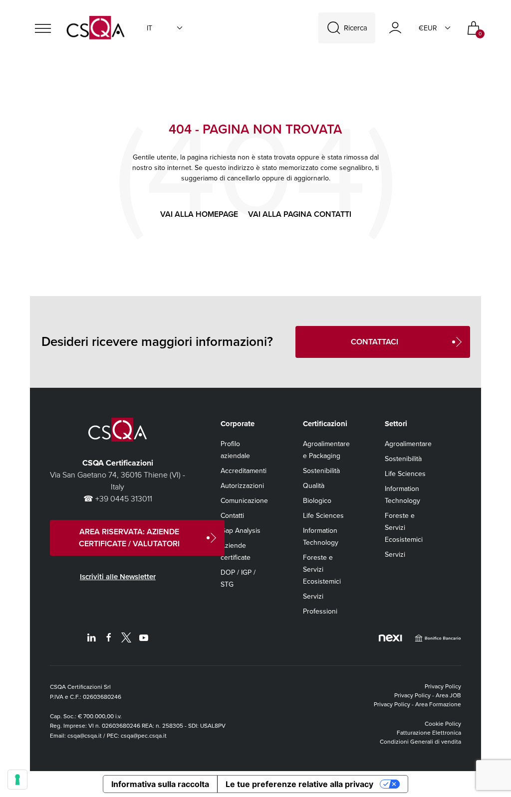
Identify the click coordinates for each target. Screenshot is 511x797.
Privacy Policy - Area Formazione (417, 704)
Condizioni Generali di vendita (420, 741)
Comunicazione (244, 500)
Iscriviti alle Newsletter (118, 576)
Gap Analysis (240, 530)
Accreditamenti (243, 471)
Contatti (232, 515)
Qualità (313, 485)
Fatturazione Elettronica (429, 732)
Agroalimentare (408, 444)
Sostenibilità (321, 471)
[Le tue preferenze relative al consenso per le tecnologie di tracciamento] (17, 779)
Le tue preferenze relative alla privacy (299, 784)
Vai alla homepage (199, 214)
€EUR (428, 28)
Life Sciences (323, 515)
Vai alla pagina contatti (299, 214)
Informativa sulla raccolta (160, 784)
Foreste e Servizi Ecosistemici (322, 569)
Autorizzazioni (242, 485)
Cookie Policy (443, 723)
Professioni (320, 611)
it (149, 28)
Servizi (313, 596)
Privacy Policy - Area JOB (427, 695)
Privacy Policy (443, 686)
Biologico (317, 500)
